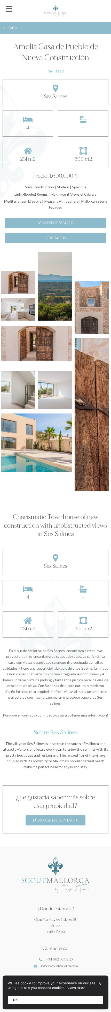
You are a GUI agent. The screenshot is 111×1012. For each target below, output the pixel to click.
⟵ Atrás (10, 28)
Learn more (76, 988)
